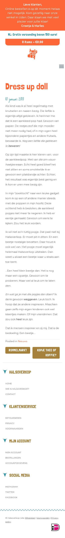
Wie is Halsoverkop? (17, 389)
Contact (10, 394)
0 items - (32, 42)
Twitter (9, 492)
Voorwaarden (14, 428)
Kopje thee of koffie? (46, 352)
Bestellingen (13, 457)
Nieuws (22, 341)
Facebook (11, 497)
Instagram (11, 486)
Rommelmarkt (18, 350)
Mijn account (13, 452)
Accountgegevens (16, 463)
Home (8, 383)
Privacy (9, 423)
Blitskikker (30, 518)
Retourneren (13, 418)
